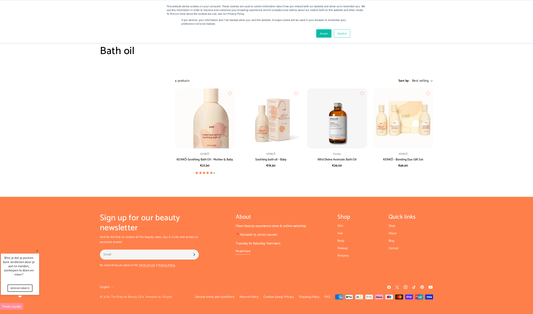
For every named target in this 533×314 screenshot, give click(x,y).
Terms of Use (147, 265)
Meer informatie (20, 288)
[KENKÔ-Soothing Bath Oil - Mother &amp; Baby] (205, 118)
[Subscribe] (194, 254)
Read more (243, 251)
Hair (340, 233)
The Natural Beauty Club (127, 296)
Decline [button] (342, 33)
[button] (25, 306)
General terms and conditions (214, 296)
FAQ (327, 296)
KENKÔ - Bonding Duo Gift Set (403, 159)
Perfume (343, 255)
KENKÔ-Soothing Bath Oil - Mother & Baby (205, 159)
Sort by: (404, 80)
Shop (392, 225)
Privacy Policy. (167, 265)
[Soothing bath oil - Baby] (271, 118)
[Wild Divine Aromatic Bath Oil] (337, 118)
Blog (392, 240)
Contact (394, 248)
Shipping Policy (309, 296)
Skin (340, 225)
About (393, 233)
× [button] (37, 251)
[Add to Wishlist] (230, 94)
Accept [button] (324, 33)
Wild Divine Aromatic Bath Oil (337, 159)
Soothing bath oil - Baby (271, 159)
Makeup (342, 248)
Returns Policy (249, 296)
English (105, 287)
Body (340, 240)
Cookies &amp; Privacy (279, 296)
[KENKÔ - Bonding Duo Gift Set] (403, 118)
